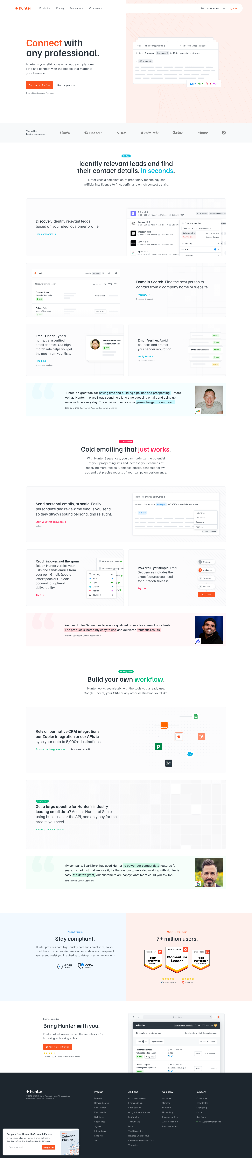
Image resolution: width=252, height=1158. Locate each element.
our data (88, 951)
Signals (97, 1126)
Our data (166, 1107)
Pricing (60, 8)
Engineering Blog (170, 1117)
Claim (199, 1112)
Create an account (216, 8)
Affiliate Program (170, 1121)
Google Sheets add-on (139, 1112)
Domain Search (101, 1103)
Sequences (99, 1121)
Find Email (41, 360)
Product (43, 8)
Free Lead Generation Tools (141, 1140)
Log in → (233, 8)
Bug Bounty (202, 1117)
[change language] (202, 8)
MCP (130, 1126)
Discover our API (80, 749)
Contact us (201, 1098)
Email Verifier (100, 1112)
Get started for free (39, 85)
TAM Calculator (135, 1131)
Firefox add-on (135, 1103)
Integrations (100, 1131)
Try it (38, 595)
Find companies (44, 234)
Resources (75, 8)
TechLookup (134, 1121)
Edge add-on (134, 1107)
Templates (133, 1145)
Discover (98, 1098)
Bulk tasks (99, 1117)
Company (94, 8)
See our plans (64, 85)
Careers (166, 1103)
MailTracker (133, 1117)
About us (166, 1098)
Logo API (98, 1135)
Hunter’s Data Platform (48, 829)
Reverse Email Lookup (138, 1135)
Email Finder (100, 1107)
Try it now (141, 294)
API (96, 1140)
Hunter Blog (168, 1112)
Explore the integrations (49, 749)
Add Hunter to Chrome (59, 1046)
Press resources (169, 1126)
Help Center (202, 1103)
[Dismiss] (75, 1132)
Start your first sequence (50, 521)
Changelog (201, 1107)
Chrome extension (137, 1098)
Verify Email (144, 356)
